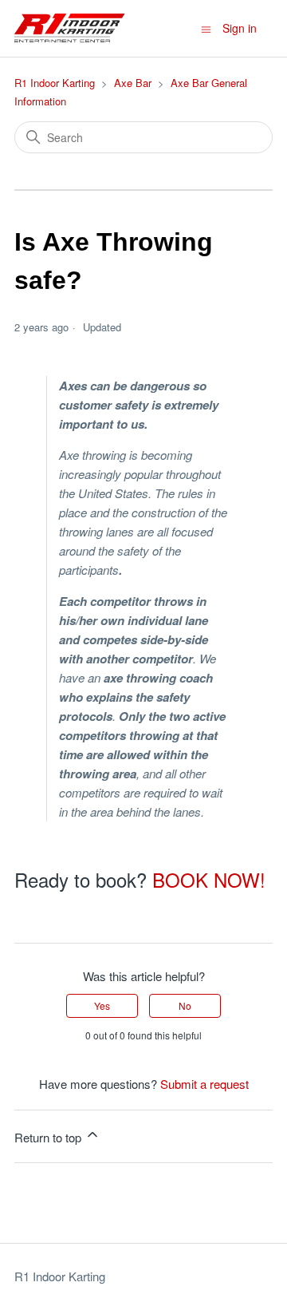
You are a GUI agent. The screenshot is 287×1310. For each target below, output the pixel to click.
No (185, 1005)
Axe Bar (132, 82)
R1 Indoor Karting (54, 82)
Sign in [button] (239, 28)
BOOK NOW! (208, 879)
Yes (102, 1005)
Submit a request (204, 1083)
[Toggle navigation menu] (206, 28)
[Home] (69, 28)
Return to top (49, 1137)
